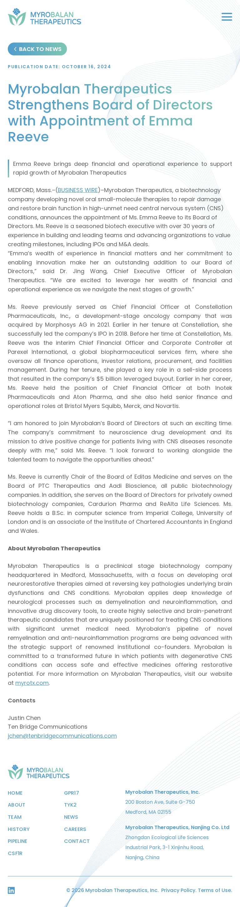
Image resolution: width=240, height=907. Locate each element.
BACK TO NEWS (40, 49)
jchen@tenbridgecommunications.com (62, 736)
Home (15, 793)
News (71, 817)
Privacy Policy (178, 890)
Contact (77, 841)
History (19, 829)
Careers (75, 829)
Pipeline (18, 841)
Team (15, 817)
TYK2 (70, 805)
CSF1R (15, 853)
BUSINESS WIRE (78, 190)
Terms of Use (214, 890)
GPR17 (71, 793)
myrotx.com (32, 683)
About (17, 805)
